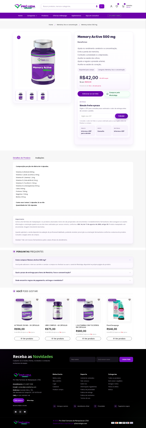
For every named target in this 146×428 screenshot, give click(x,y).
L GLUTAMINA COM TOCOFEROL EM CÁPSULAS (87, 326)
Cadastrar (126, 359)
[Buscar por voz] (96, 6)
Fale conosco (19, 400)
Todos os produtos (114, 378)
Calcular (121, 116)
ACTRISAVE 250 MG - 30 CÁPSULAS (26, 325)
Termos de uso (85, 398)
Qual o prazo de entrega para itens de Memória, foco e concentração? (43, 272)
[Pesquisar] (101, 6)
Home (20, 16)
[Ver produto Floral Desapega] (119, 310)
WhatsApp (30, 400)
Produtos (45, 16)
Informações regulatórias (88, 387)
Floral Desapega (113, 325)
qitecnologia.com (80, 423)
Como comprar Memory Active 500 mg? (30, 260)
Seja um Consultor (92, 16)
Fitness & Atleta (113, 387)
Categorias (31, 16)
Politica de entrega (86, 392)
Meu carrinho (57, 381)
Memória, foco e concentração (67, 25)
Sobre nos (83, 384)
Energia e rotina (113, 384)
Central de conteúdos (87, 378)
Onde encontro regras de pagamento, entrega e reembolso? (39, 280)
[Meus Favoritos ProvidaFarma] (117, 6)
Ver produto (28, 338)
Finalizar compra (58, 389)
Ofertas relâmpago (60, 16)
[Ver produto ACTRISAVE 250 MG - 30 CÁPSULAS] (27, 310)
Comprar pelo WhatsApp (114, 94)
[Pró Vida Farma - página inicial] (22, 375)
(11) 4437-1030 (114, 16)
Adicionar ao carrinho (90, 94)
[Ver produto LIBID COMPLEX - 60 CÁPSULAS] (57, 310)
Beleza (110, 389)
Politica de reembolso (87, 395)
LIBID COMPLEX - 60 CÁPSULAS (56, 325)
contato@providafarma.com (27, 387)
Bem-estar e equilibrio (115, 381)
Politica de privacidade (87, 389)
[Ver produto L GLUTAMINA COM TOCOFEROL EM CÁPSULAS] (88, 310)
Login (54, 384)
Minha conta (57, 378)
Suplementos (76, 16)
